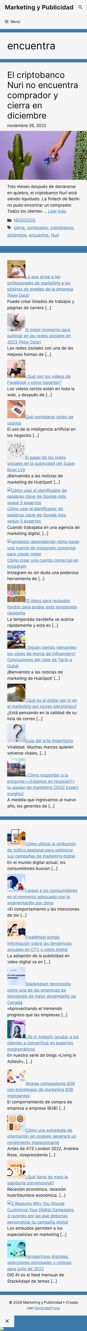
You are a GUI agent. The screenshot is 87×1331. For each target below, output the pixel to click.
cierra (19, 227)
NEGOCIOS (24, 220)
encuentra (39, 235)
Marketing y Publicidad (39, 7)
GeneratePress (47, 1308)
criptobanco (61, 227)
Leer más (57, 211)
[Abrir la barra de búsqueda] (80, 7)
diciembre (17, 235)
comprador (37, 227)
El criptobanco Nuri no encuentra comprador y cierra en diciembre (42, 95)
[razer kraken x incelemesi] (43, 1329)
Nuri (55, 235)
